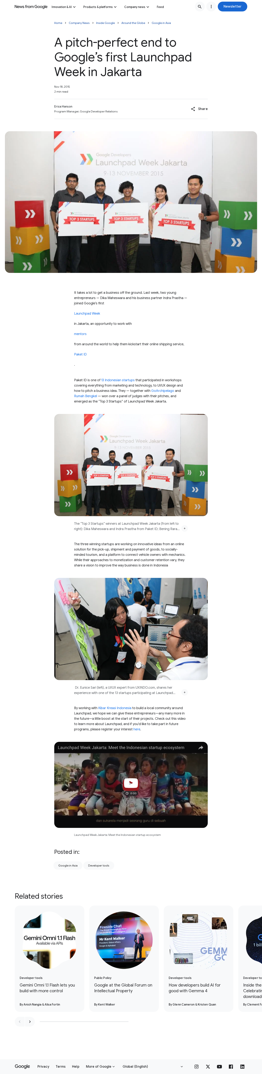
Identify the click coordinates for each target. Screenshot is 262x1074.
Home (58, 23)
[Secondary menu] (211, 6)
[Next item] (30, 1022)
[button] (232, 6)
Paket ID (80, 354)
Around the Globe (133, 23)
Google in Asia (161, 23)
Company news (134, 7)
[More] (184, 528)
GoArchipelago (162, 391)
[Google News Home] (31, 6)
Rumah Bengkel (85, 396)
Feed (160, 7)
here (136, 729)
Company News (79, 23)
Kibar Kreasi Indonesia (114, 708)
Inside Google (105, 23)
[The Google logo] (22, 1066)
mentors (80, 334)
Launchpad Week (87, 314)
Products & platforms (98, 7)
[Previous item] (20, 1022)
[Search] (200, 6)
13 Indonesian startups (118, 380)
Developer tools (98, 865)
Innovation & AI (62, 7)
